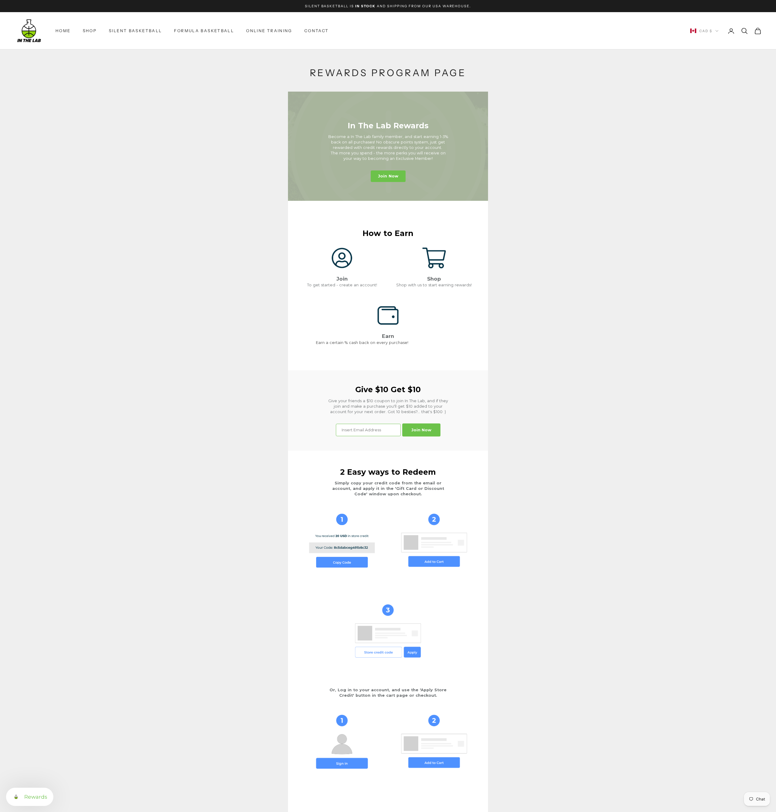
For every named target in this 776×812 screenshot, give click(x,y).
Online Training (269, 30)
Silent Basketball (135, 30)
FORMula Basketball (204, 30)
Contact (316, 30)
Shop (90, 30)
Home (63, 30)
